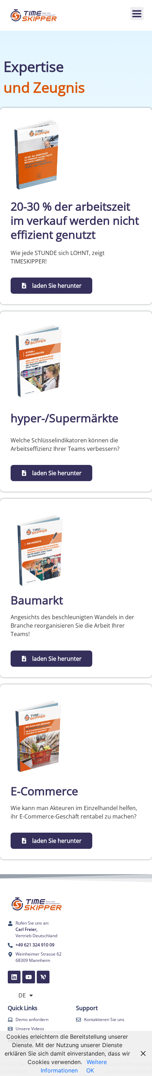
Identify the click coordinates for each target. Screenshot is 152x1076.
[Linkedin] (14, 977)
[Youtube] (28, 977)
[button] (137, 13)
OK (90, 1070)
